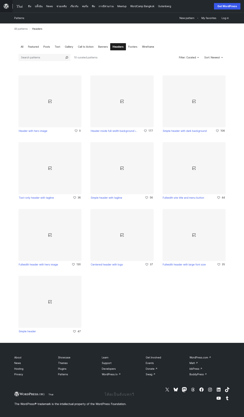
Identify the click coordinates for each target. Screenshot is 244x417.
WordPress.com (200, 357)
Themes (63, 363)
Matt (194, 363)
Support (106, 363)
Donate (152, 368)
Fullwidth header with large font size (184, 264)
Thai (50, 394)
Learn (105, 357)
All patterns (21, 28)
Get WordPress (227, 6)
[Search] (66, 57)
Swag (150, 374)
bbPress (196, 368)
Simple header (27, 331)
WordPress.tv (111, 374)
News (17, 363)
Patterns (19, 18)
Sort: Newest (212, 57)
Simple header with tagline (106, 197)
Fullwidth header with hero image (38, 264)
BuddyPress (198, 374)
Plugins (62, 368)
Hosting (18, 368)
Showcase (64, 357)
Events (150, 363)
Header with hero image (33, 130)
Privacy (18, 374)
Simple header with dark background (185, 130)
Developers (109, 368)
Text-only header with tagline (36, 197)
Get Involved (153, 357)
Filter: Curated (187, 57)
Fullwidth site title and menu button (183, 197)
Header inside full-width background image (115, 130)
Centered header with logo (107, 264)
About (17, 357)
